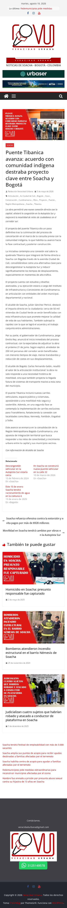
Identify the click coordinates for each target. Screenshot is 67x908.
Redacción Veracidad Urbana (20, 191)
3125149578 (36, 865)
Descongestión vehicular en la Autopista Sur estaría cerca (17, 470)
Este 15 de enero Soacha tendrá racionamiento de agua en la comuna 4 (18, 491)
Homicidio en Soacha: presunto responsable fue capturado (28, 591)
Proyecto (43, 200)
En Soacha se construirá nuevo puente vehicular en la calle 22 (46, 469)
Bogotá (40, 196)
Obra (35, 200)
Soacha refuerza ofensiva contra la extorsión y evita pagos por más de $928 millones (34, 521)
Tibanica (37, 204)
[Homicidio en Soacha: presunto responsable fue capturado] (33, 554)
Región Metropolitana (15, 204)
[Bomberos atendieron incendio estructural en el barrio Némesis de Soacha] (33, 613)
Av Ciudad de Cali (27, 196)
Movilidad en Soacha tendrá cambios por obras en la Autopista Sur (32, 533)
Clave (47, 196)
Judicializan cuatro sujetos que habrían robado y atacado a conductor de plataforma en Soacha (33, 716)
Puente (52, 200)
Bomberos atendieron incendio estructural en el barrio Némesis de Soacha (31, 653)
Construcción (11, 200)
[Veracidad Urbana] (6, 96)
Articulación (13, 196)
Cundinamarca (25, 200)
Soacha (10, 145)
